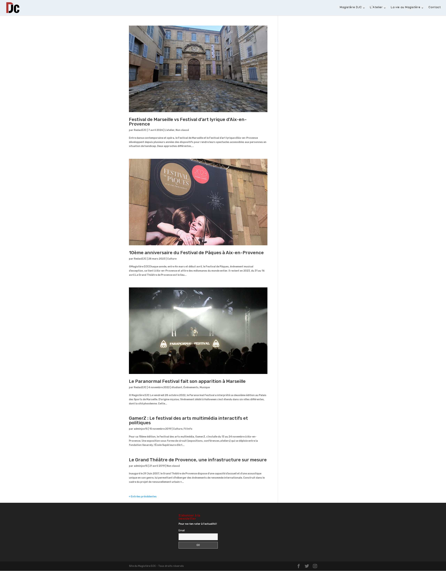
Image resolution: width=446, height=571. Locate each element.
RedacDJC (140, 130)
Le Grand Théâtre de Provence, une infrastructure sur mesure (198, 460)
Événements (190, 387)
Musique (205, 387)
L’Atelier (376, 8)
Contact (434, 8)
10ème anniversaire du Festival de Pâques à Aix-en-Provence (196, 252)
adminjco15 (141, 428)
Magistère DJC (351, 8)
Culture (171, 258)
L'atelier (169, 130)
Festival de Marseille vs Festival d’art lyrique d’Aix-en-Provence (188, 122)
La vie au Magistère (405, 8)
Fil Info (188, 428)
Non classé (182, 130)
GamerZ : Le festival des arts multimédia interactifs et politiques (188, 420)
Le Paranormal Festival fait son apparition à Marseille (187, 381)
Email (182, 530)
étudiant (176, 387)
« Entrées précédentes (143, 496)
